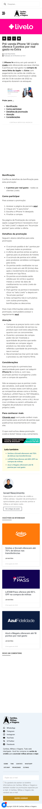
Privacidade (16, 767)
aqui (35, 206)
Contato (19, 764)
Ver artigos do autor (12, 509)
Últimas (26, 767)
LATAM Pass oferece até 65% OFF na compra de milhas (20, 593)
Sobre (6, 764)
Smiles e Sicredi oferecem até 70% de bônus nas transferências (20, 550)
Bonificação (11, 106)
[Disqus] (21, 684)
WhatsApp (28, 764)
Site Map (7, 767)
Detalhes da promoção (17, 112)
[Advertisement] (21, 147)
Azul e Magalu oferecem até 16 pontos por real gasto (20, 634)
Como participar (14, 109)
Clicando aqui (8, 417)
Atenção (10, 114)
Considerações (13, 117)
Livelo (5, 65)
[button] (4, 38)
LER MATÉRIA (9, 558)
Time (12, 764)
